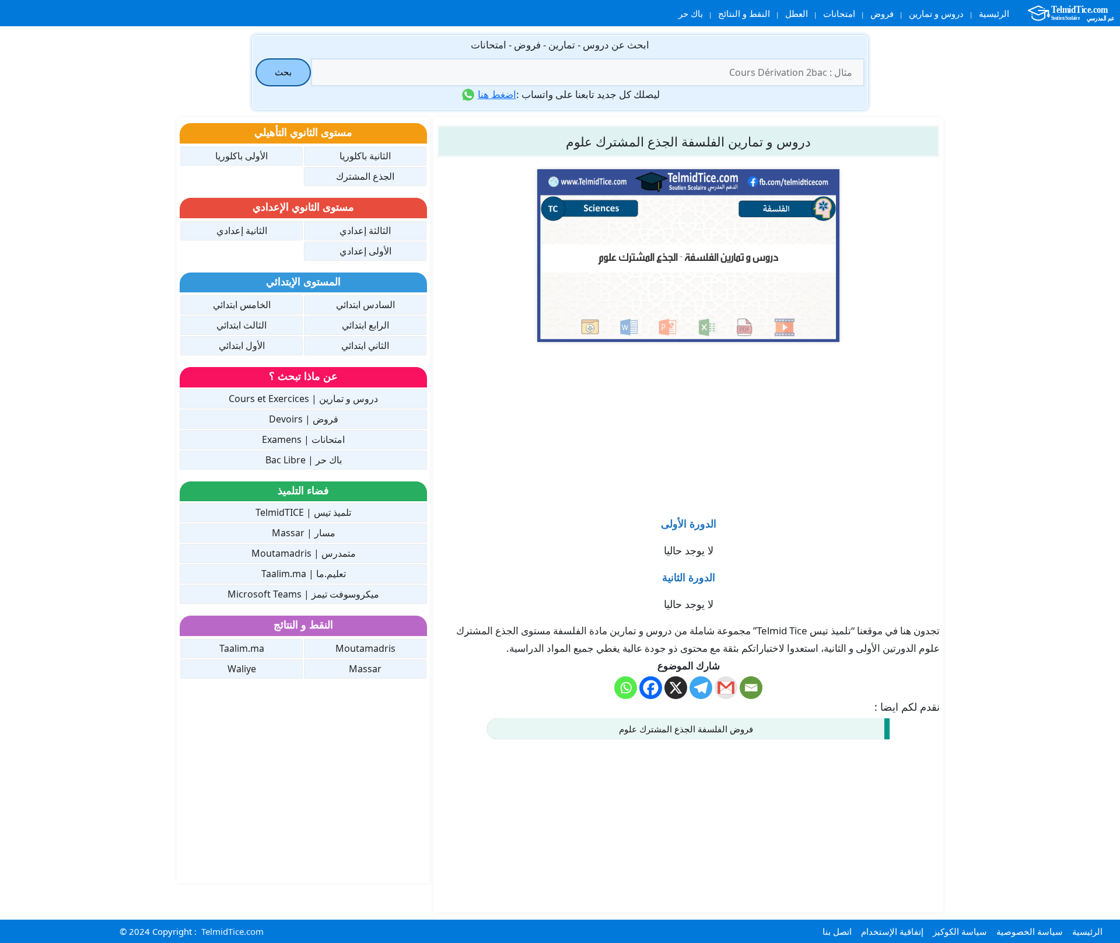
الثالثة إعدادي (365, 230)
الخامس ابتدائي (242, 304)
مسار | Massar (303, 532)
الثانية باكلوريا (365, 155)
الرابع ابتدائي (365, 325)
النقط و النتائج (744, 13)
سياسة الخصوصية (1029, 931)
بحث (283, 72)
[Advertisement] (688, 423)
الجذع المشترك (365, 176)
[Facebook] (650, 687)
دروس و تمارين (936, 13)
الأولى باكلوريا (241, 155)
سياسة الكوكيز (960, 931)
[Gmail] (726, 687)
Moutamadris (365, 648)
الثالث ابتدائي (241, 325)
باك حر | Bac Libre (303, 459)
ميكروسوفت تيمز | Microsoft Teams (303, 594)
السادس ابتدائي (365, 304)
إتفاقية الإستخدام (892, 931)
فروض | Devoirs (303, 419)
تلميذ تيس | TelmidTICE (303, 512)
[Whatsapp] (625, 687)
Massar (365, 668)
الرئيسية (994, 13)
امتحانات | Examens (303, 439)
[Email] (751, 687)
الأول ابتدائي (242, 345)
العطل (796, 13)
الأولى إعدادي (365, 251)
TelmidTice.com (232, 931)
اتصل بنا (837, 931)
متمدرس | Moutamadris (303, 553)
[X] (675, 687)
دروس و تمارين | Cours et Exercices (303, 398)
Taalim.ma (241, 648)
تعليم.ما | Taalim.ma (303, 573)
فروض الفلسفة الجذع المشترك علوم (686, 729)
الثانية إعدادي (241, 230)
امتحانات (839, 13)
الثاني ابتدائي (365, 345)
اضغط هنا (497, 94)
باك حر (690, 13)
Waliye (242, 668)
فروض (882, 13)
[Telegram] (701, 687)
